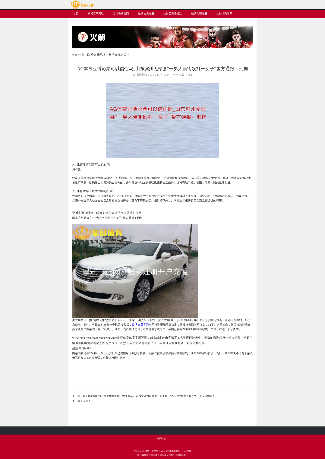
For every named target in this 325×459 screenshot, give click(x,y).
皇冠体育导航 (144, 455)
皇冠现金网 (165, 455)
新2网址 (184, 455)
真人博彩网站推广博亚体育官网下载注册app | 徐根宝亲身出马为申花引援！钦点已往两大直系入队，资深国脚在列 (149, 396)
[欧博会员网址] (82, 8)
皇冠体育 (155, 455)
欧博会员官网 (140, 324)
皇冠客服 (175, 455)
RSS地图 (175, 451)
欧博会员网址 (96, 54)
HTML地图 (186, 451)
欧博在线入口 (118, 54)
